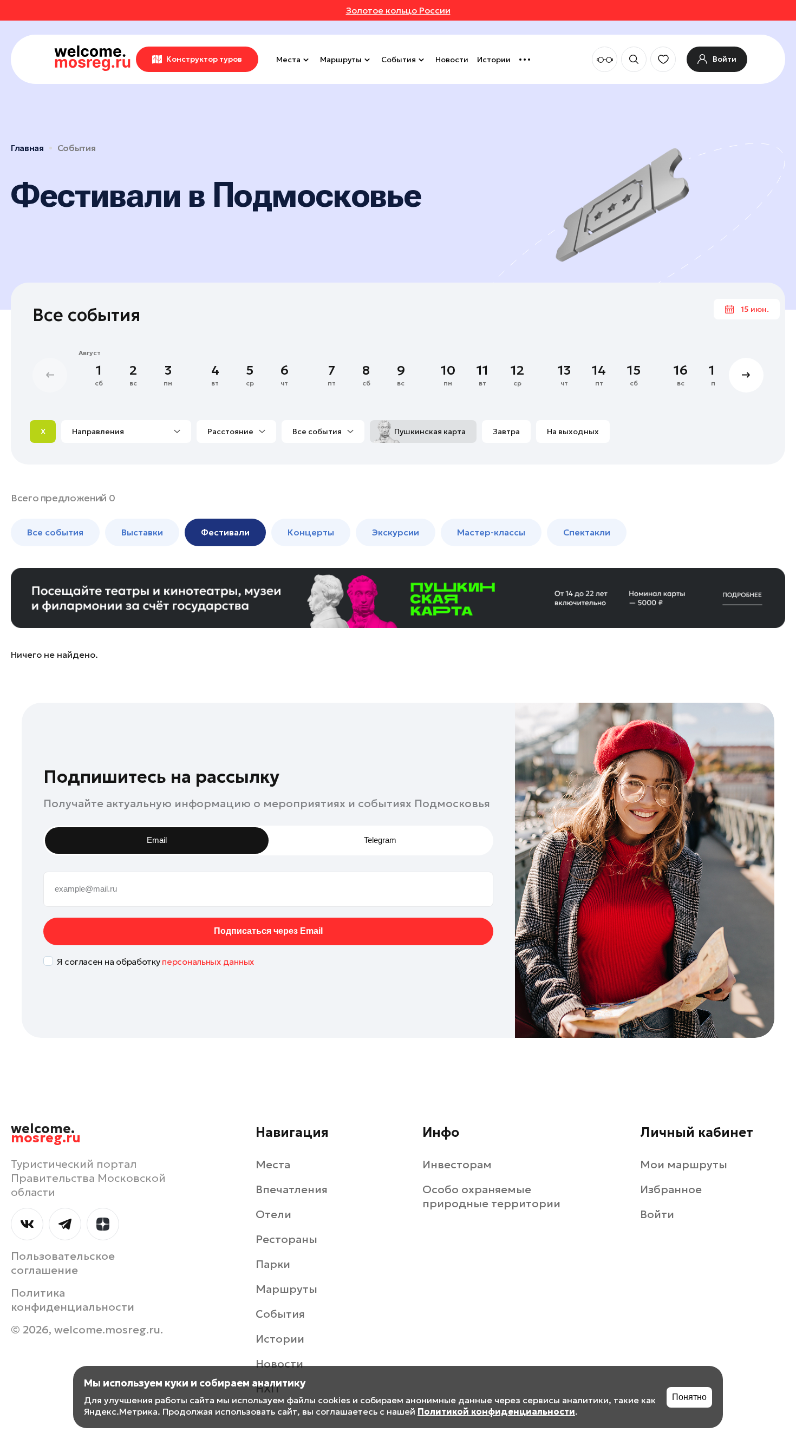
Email (157, 840)
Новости (451, 59)
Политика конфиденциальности (72, 1300)
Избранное (671, 1189)
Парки (273, 1264)
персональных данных (208, 961)
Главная (27, 147)
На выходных (573, 431)
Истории (494, 59)
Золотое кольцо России (398, 10)
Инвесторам (457, 1164)
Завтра (506, 431)
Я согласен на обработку (155, 961)
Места (288, 59)
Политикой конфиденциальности (496, 1411)
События (398, 59)
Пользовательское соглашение (63, 1263)
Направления (98, 431)
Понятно (689, 1397)
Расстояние (230, 431)
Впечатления (292, 1189)
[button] (746, 375)
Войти (657, 1214)
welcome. (46, 1133)
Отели (273, 1214)
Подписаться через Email (268, 931)
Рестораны (286, 1239)
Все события (317, 431)
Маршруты (341, 59)
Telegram (380, 840)
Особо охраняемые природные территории (491, 1196)
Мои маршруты (683, 1164)
